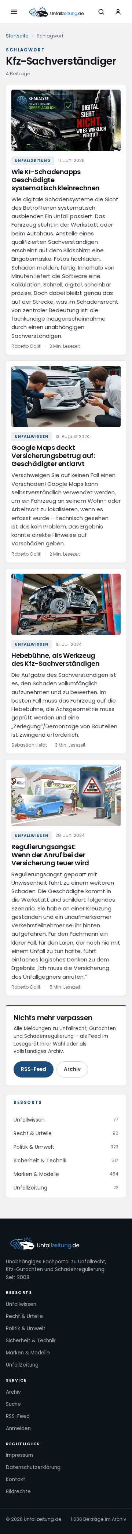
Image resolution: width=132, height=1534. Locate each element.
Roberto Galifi (26, 346)
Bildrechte (18, 1491)
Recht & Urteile (24, 1316)
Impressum (19, 1455)
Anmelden (18, 1428)
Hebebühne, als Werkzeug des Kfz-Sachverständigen (55, 659)
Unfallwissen (31, 436)
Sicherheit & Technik (31, 1340)
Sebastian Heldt (29, 745)
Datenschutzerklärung (33, 1467)
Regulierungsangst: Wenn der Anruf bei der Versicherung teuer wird (50, 854)
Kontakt (15, 1479)
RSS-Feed (33, 1069)
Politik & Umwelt (25, 1328)
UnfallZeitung (33, 160)
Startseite (17, 36)
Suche (13, 1404)
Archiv (72, 1069)
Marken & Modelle (28, 1352)
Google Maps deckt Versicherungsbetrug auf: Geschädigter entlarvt (53, 455)
